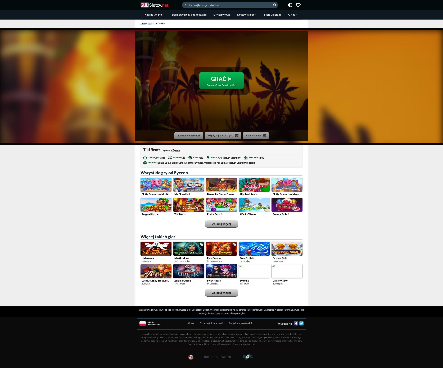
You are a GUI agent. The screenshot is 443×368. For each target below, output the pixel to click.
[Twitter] (301, 324)
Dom (143, 23)
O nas (291, 14)
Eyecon (176, 150)
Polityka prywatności (240, 323)
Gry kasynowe (222, 14)
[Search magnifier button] (275, 5)
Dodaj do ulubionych (189, 135)
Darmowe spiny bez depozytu (189, 14)
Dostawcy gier (245, 14)
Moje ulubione (272, 14)
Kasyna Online (153, 14)
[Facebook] (296, 324)
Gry (150, 23)
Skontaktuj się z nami (211, 323)
